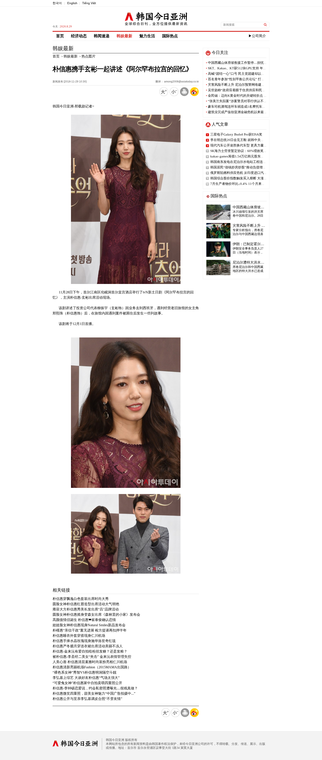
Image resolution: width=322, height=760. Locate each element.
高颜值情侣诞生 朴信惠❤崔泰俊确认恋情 (84, 620)
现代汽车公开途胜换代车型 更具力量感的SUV (243, 145)
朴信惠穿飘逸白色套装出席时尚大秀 (81, 599)
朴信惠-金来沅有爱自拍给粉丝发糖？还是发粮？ (90, 651)
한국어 (57, 3)
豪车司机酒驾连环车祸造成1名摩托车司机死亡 (240, 106)
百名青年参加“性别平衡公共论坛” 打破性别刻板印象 (245, 79)
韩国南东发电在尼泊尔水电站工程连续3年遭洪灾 (245, 162)
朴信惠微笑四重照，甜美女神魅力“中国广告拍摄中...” (94, 693)
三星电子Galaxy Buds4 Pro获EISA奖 (236, 134)
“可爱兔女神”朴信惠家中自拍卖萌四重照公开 (87, 683)
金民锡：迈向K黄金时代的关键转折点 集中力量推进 (244, 95)
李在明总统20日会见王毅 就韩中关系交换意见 (243, 140)
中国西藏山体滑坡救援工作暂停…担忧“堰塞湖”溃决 (244, 62)
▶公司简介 (257, 36)
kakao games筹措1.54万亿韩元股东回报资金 (242, 156)
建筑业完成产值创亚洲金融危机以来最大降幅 (240, 112)
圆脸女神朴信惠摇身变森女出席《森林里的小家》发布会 (96, 614)
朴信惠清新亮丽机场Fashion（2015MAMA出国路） (92, 667)
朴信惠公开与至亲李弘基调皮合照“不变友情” (87, 699)
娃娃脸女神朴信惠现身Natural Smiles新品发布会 (89, 625)
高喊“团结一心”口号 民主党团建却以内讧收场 (240, 73)
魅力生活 (147, 36)
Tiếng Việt (89, 3)
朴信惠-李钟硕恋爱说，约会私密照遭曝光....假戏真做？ (95, 688)
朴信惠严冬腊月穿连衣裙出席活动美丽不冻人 (88, 646)
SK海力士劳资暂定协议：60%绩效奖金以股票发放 (246, 151)
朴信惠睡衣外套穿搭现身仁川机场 (79, 635)
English (72, 3)
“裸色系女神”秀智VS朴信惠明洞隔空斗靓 (84, 672)
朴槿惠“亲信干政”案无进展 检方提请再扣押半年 (90, 630)
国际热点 (170, 36)
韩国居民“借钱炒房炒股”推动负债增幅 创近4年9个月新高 (251, 167)
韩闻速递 (102, 36)
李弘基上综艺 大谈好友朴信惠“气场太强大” (86, 678)
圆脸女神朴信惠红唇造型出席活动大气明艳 (86, 604)
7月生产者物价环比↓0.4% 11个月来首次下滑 (242, 184)
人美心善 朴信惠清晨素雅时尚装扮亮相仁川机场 (90, 662)
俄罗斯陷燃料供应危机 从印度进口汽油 (238, 173)
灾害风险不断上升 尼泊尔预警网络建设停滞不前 (242, 84)
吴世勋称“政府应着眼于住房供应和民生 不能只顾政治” (246, 90)
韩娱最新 (124, 36)
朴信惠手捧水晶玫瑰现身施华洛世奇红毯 (84, 641)
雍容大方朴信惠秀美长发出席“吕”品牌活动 (86, 609)
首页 (60, 36)
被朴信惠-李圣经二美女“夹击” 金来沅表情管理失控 (92, 656)
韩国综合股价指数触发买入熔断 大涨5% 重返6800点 (248, 178)
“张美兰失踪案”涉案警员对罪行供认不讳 (236, 101)
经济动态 (79, 36)
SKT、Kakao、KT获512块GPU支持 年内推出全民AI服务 (248, 68)
